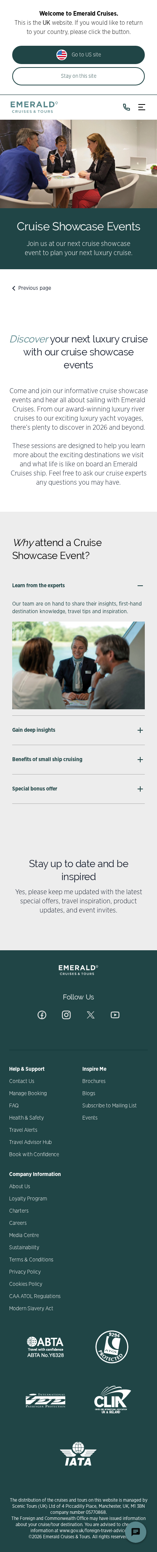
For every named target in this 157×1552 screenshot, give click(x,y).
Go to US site (86, 55)
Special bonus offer (34, 789)
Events (90, 1118)
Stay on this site (78, 76)
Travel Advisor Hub (30, 1142)
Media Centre (24, 1235)
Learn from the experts (38, 585)
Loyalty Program (28, 1199)
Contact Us (21, 1081)
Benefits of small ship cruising (47, 759)
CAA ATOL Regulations (35, 1296)
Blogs (88, 1093)
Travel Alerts (23, 1130)
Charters (19, 1211)
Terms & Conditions (31, 1260)
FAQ (14, 1106)
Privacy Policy (25, 1272)
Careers (18, 1223)
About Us (19, 1186)
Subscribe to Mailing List (109, 1106)
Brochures (94, 1081)
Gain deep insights (33, 730)
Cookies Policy (25, 1284)
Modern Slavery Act (31, 1308)
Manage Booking (28, 1093)
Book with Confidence (34, 1154)
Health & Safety (26, 1118)
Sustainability (24, 1247)
